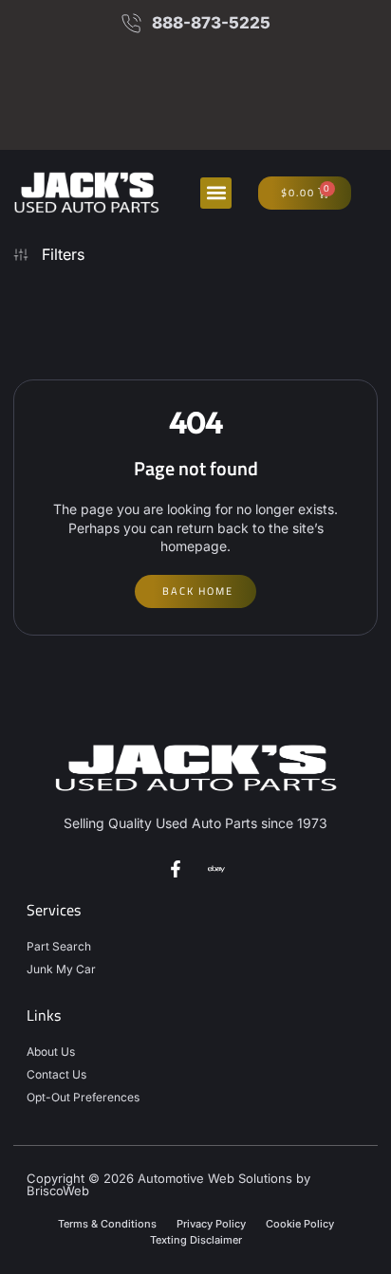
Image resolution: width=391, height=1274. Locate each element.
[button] (216, 193)
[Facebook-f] (175, 869)
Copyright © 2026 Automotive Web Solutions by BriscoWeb (168, 1184)
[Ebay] (216, 869)
